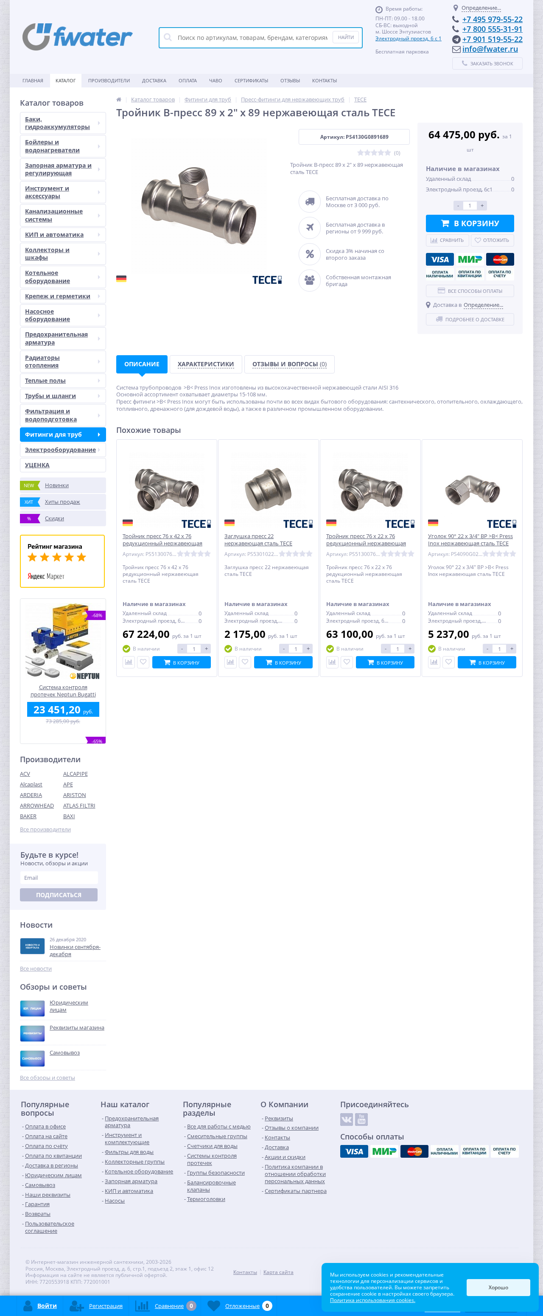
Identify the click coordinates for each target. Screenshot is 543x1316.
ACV (25, 773)
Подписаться (58, 895)
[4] (381, 153)
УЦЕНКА (37, 465)
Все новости (36, 968)
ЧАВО (215, 80)
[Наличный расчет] (440, 274)
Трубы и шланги (50, 396)
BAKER (28, 816)
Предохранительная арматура (56, 338)
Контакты (324, 80)
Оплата (188, 80)
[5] (387, 153)
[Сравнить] (129, 662)
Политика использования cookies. (372, 1300)
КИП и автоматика (54, 234)
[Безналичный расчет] (500, 274)
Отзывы (290, 80)
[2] (367, 153)
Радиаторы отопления (42, 361)
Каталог (66, 80)
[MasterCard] (500, 259)
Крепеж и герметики (57, 296)
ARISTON (74, 795)
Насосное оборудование (47, 315)
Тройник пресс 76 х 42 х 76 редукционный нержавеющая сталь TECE (162, 543)
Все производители (45, 829)
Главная (32, 80)
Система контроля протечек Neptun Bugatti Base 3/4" (63, 691)
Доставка (154, 80)
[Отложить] (143, 662)
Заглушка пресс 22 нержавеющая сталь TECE (258, 540)
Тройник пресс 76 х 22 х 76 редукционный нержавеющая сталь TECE (366, 543)
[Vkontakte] (346, 1119)
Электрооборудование (60, 450)
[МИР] (470, 259)
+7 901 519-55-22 (492, 39)
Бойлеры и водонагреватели (52, 146)
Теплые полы (45, 380)
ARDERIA (31, 795)
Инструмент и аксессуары (47, 192)
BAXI (69, 816)
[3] (374, 153)
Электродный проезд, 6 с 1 (408, 38)
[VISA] (440, 259)
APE (68, 784)
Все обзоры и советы (47, 1077)
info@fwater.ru (490, 49)
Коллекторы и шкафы (47, 253)
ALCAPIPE (75, 773)
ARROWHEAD (37, 805)
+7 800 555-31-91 (492, 29)
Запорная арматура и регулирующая (58, 169)
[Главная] (118, 99)
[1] (360, 153)
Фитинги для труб (53, 434)
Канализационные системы (54, 215)
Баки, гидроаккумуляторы (57, 123)
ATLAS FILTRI (79, 805)
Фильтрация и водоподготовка (51, 415)
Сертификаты (251, 80)
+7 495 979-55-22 (492, 19)
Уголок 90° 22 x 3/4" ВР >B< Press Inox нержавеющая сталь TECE (470, 540)
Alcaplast (31, 784)
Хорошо (498, 1287)
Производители (109, 80)
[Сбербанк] (470, 274)
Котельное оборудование (47, 276)
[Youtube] (361, 1119)
